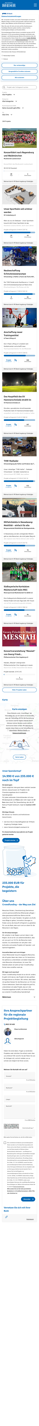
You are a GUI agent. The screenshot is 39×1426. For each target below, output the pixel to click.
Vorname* (8, 1076)
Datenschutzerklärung (22, 40)
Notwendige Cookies (9, 55)
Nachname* (9, 1088)
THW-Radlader (11, 461)
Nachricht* (9, 1106)
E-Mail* (8, 1099)
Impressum (30, 1219)
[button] (35, 5)
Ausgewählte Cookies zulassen (19, 71)
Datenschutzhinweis (19, 733)
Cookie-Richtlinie (31, 38)
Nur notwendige (19, 65)
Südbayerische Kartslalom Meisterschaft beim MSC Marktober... (16, 589)
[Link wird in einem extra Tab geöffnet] (9, 6)
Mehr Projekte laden (19, 690)
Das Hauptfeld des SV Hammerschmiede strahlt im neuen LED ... (17, 399)
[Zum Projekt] (19, 138)
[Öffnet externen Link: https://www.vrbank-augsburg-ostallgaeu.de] (6, 1217)
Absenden (26, 1199)
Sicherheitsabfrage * (28, 1128)
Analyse (5, 59)
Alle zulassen (19, 77)
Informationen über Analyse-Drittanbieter (13, 52)
